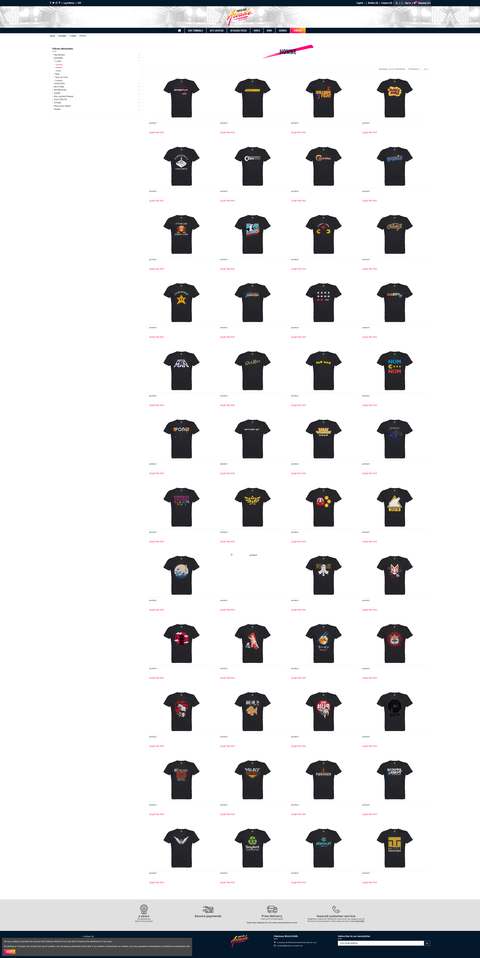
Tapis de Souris (61, 77)
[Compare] (181, 101)
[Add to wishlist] (174, 101)
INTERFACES (60, 90)
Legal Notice (69, 2)
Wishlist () (373, 2)
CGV (79, 2)
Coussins (58, 80)
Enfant (58, 71)
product (152, 123)
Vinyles (57, 109)
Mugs (57, 74)
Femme (59, 67)
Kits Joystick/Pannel (63, 96)
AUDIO (57, 93)
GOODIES (58, 58)
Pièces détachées (62, 48)
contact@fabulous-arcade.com (290, 946)
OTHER (57, 103)
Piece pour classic (62, 106)
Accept (9, 951)
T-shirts (58, 61)
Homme (59, 64)
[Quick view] (188, 101)
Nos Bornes (59, 55)
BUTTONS (59, 87)
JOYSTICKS (59, 83)
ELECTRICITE (60, 99)
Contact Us (88, 936)
